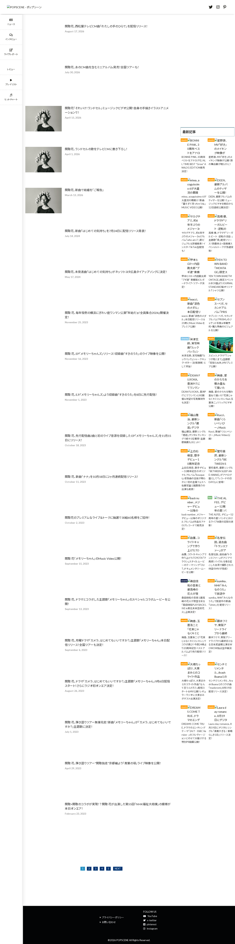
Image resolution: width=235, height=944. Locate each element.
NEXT (118, 868)
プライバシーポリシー (113, 917)
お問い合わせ (109, 922)
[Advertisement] (207, 70)
